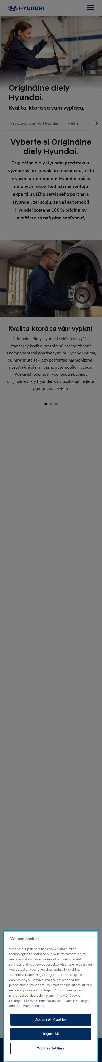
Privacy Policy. (34, 1006)
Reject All (51, 1034)
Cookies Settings (51, 1048)
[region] (51, 996)
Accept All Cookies (51, 1020)
